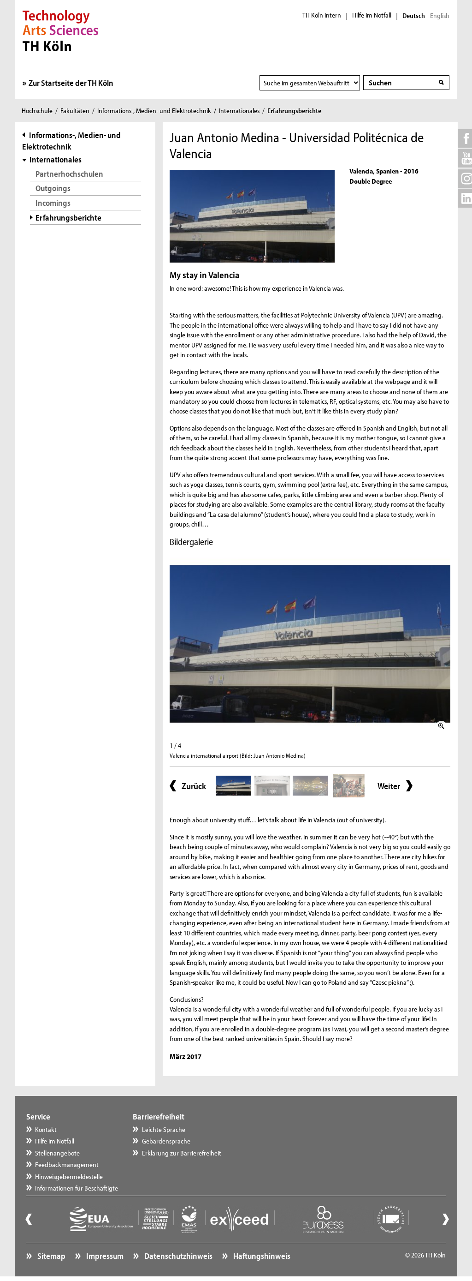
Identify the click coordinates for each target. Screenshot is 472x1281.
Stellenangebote (57, 1153)
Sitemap (50, 1256)
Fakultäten (74, 110)
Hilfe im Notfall (371, 15)
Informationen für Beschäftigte (76, 1188)
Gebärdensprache (166, 1141)
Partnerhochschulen (69, 173)
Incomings (53, 203)
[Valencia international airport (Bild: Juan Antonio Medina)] (310, 643)
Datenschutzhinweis (177, 1256)
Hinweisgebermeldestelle (69, 1176)
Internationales (239, 110)
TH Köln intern (321, 15)
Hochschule (37, 110)
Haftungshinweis (261, 1256)
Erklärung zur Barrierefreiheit (181, 1153)
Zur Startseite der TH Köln (71, 83)
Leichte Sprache (163, 1129)
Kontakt (46, 1129)
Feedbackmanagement (67, 1164)
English (439, 16)
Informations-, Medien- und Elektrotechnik (154, 110)
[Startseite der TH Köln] (61, 29)
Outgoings (53, 188)
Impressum (104, 1256)
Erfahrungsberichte (68, 217)
